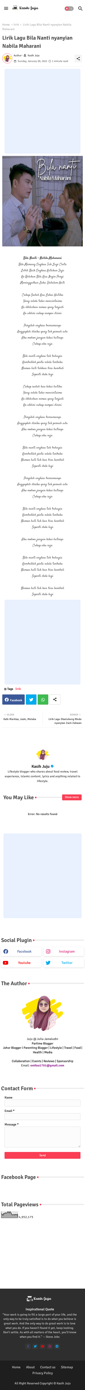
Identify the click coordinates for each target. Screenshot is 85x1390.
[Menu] (6, 8)
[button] (69, 8)
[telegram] (57, 1346)
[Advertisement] (42, 111)
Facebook (16, 700)
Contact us (48, 1367)
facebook (24, 951)
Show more (72, 797)
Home (6, 24)
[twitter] (35, 1346)
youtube (24, 963)
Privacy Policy (42, 1373)
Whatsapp (43, 699)
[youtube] (42, 1346)
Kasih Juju (41, 766)
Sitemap (67, 1367)
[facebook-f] (28, 1346)
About (30, 1367)
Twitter (31, 699)
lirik (16, 24)
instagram (67, 951)
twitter (67, 963)
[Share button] (54, 699)
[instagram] (50, 1346)
